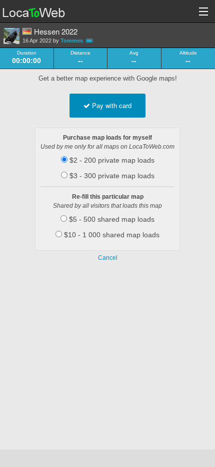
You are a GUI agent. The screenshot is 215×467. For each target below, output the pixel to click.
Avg (134, 53)
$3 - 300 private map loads (111, 176)
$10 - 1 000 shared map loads (111, 235)
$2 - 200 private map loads (111, 160)
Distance (80, 53)
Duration (26, 53)
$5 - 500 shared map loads (110, 219)
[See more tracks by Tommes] (12, 36)
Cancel (108, 257)
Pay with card (111, 105)
